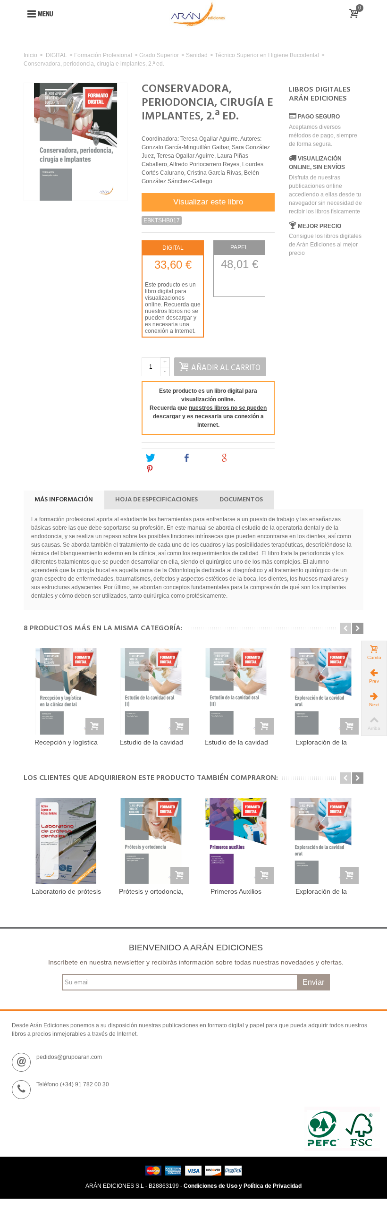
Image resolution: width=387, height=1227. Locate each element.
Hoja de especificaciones (156, 499)
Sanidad (197, 55)
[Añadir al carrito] (94, 726)
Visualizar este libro (208, 201)
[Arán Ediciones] (198, 13)
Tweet (165, 458)
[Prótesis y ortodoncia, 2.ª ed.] (151, 841)
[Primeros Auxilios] (236, 841)
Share (202, 458)
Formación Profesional (103, 55)
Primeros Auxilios (235, 891)
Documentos (241, 499)
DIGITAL (56, 55)
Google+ (243, 458)
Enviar (313, 982)
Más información (63, 499)
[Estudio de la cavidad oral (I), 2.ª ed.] (151, 691)
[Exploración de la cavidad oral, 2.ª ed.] (321, 691)
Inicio (30, 55)
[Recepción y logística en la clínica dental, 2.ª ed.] (66, 691)
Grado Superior (159, 55)
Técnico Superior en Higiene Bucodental (267, 55)
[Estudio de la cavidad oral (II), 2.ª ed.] (236, 691)
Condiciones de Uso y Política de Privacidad (243, 1186)
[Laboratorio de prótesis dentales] (66, 841)
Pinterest (169, 469)
